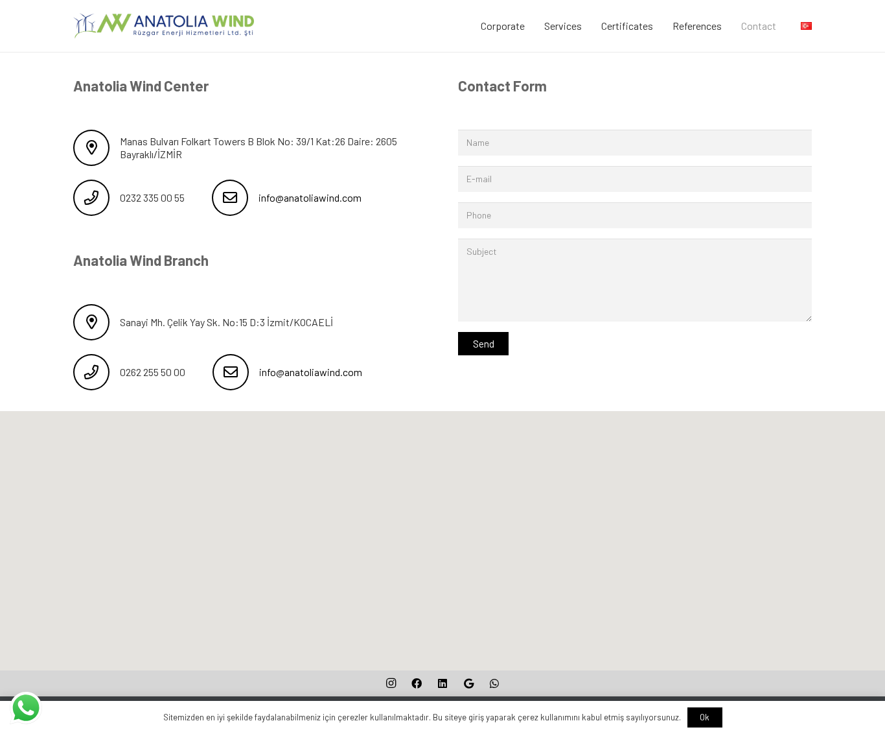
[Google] (468, 683)
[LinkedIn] (442, 683)
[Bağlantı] (163, 26)
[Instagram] (391, 683)
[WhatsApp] (494, 683)
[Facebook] (417, 683)
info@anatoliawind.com (310, 197)
